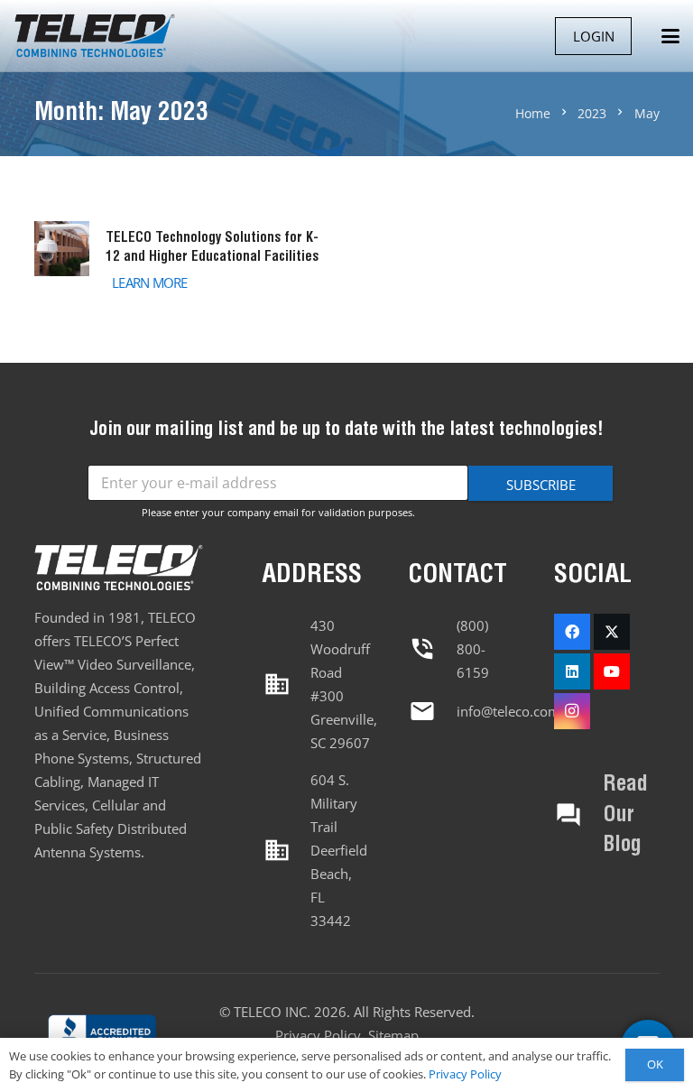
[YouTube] (612, 671)
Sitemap (393, 1035)
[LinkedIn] (572, 671)
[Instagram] (572, 711)
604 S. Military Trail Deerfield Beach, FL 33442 (338, 850)
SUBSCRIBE (541, 485)
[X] (612, 632)
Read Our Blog (625, 815)
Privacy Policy (318, 1035)
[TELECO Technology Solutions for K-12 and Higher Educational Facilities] (180, 259)
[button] (670, 36)
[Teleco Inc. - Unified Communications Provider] (102, 1034)
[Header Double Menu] (94, 36)
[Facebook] (572, 632)
